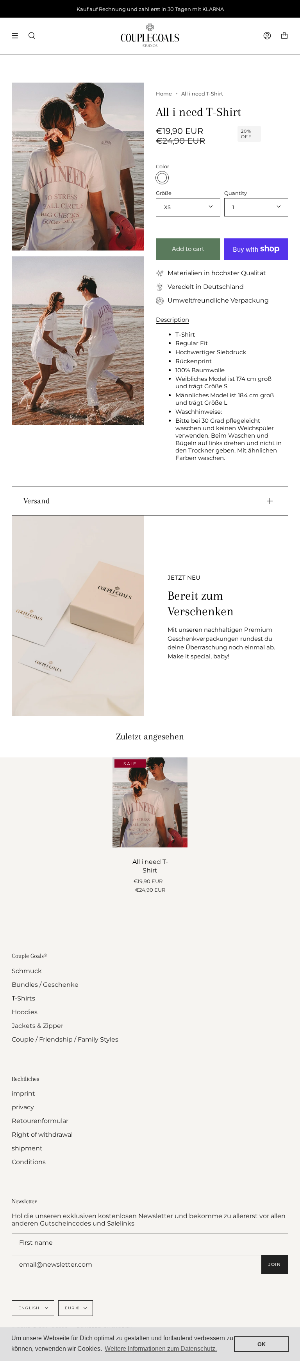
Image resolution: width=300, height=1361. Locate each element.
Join (274, 1264)
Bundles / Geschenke (45, 984)
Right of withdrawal (42, 1134)
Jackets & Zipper (37, 1025)
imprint (23, 1093)
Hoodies (25, 1012)
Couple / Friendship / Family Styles (65, 1039)
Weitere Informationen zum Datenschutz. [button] (161, 1348)
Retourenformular (40, 1121)
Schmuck (27, 971)
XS (167, 207)
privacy (23, 1107)
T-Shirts (23, 998)
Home (164, 93)
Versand (36, 500)
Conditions (29, 1162)
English (29, 1308)
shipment (27, 1148)
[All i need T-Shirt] (150, 802)
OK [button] (261, 1344)
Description (172, 319)
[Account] (267, 36)
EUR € (72, 1308)
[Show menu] (17, 35)
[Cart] (284, 36)
